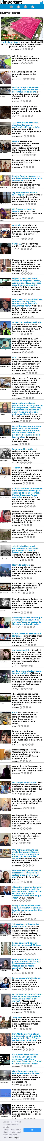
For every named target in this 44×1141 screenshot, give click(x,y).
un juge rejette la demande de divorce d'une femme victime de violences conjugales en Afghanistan (27, 197)
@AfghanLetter (16, 745)
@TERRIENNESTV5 (17, 938)
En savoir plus (14, 1138)
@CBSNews (15, 828)
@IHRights (15, 843)
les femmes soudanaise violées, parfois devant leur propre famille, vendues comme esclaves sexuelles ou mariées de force (26, 929)
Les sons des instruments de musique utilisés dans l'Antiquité (26, 162)
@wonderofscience (17, 954)
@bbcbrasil (15, 421)
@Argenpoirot (16, 239)
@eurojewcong (16, 560)
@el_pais (15, 444)
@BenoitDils (15, 463)
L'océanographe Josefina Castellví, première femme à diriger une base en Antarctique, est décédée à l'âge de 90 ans (26, 754)
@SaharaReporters (17, 155)
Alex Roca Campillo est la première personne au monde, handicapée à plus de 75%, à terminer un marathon (27, 326)
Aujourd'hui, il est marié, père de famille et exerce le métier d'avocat (26, 285)
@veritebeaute (16, 973)
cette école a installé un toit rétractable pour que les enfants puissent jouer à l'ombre (22, 44)
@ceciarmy (15, 101)
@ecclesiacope (16, 218)
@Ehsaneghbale (17, 483)
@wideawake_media (18, 373)
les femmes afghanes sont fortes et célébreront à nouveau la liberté (27, 856)
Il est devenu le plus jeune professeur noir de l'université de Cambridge (27, 411)
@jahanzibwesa (16, 865)
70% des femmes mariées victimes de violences (26, 245)
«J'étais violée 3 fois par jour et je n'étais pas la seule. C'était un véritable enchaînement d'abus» (27, 638)
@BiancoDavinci (17, 167)
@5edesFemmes (17, 187)
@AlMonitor (15, 1029)
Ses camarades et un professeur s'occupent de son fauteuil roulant (26, 92)
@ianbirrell (15, 794)
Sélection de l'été (10, 13)
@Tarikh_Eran (16, 689)
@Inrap (14, 726)
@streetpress (16, 1066)
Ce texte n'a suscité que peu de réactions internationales (26, 434)
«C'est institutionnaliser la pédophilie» (27, 911)
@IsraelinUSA (16, 882)
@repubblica (16, 773)
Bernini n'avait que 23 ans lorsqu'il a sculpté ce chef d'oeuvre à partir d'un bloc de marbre (26, 109)
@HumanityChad (17, 79)
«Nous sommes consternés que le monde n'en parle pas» (27, 212)
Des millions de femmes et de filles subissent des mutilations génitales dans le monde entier (27, 768)
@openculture (16, 989)
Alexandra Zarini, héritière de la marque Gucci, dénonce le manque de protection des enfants (27, 496)
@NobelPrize (16, 525)
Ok (32, 1130)
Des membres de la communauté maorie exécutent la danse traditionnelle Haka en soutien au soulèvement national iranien (27, 570)
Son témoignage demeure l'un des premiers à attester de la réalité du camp (26, 551)
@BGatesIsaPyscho (17, 506)
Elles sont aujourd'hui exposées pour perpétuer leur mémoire (26, 128)
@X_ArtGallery (16, 116)
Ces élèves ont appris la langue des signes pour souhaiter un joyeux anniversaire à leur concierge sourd (27, 586)
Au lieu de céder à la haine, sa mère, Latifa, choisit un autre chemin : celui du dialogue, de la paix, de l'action (27, 307)
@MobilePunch (16, 294)
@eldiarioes (15, 761)
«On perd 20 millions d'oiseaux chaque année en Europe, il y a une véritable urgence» (27, 532)
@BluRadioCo (16, 63)
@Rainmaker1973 (17, 1099)
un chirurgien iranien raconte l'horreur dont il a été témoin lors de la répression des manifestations (27, 1076)
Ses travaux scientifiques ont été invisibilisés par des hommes (27, 180)
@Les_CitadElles (17, 398)
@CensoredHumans (18, 645)
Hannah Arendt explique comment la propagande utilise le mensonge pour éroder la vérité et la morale (26, 982)
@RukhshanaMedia (17, 204)
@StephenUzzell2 (17, 136)
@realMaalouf (16, 666)
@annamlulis (16, 334)
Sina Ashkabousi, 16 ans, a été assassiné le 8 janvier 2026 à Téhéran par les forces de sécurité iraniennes (26, 836)
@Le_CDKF (15, 707)
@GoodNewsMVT (17, 808)
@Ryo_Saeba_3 (16, 49)
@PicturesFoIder (17, 593)
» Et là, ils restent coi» (26, 892)
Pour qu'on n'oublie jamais (27, 964)
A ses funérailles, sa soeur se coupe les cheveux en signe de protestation (27, 1040)
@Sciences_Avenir (17, 537)
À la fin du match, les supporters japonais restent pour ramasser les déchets (25, 58)
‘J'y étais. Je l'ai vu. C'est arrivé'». (26, 875)
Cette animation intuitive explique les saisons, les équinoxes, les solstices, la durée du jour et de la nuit (25, 1093)
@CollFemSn (16, 249)
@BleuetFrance (16, 317)
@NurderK (15, 900)
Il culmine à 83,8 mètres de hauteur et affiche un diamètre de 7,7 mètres (27, 947)
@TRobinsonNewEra (18, 919)
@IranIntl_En (16, 578)
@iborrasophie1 (16, 352)
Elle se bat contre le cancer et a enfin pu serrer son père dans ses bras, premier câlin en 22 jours (27, 802)
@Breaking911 (16, 273)
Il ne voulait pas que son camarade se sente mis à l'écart (24, 74)
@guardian (15, 1084)
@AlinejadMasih (17, 1049)
